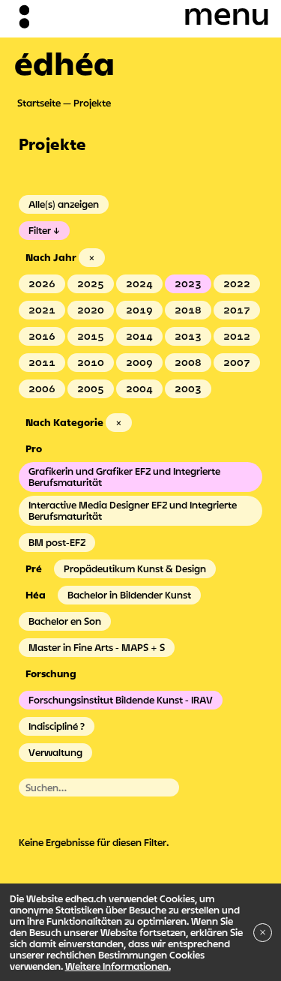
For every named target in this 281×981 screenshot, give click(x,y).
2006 (41, 388)
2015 (90, 336)
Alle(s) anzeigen (63, 204)
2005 (90, 388)
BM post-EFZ (56, 542)
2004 (139, 388)
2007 (236, 362)
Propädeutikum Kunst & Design (135, 568)
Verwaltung (55, 752)
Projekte (92, 103)
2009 (139, 362)
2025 (90, 284)
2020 (90, 310)
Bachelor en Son (64, 621)
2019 (139, 310)
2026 (41, 284)
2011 (41, 362)
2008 (188, 362)
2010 (90, 362)
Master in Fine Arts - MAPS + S (96, 647)
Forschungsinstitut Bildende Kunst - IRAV (120, 700)
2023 (188, 284)
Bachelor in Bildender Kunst (129, 595)
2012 (236, 336)
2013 (188, 336)
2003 (188, 388)
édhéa (64, 63)
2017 (236, 310)
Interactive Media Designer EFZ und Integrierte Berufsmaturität (132, 510)
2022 (236, 284)
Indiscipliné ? (56, 726)
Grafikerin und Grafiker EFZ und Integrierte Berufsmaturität (124, 476)
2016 (41, 336)
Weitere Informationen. (118, 966)
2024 (139, 284)
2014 (139, 336)
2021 (41, 310)
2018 (188, 310)
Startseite (39, 103)
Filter (39, 230)
